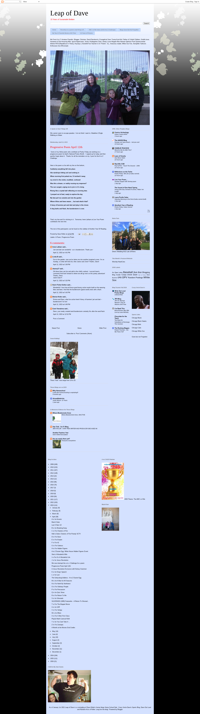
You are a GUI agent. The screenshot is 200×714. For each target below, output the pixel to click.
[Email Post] (79, 234)
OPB (120, 278)
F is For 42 (55, 542)
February (55, 511)
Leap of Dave (69, 13)
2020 (52, 496)
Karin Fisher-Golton (60, 285)
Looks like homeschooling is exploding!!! (65, 392)
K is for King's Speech (59, 572)
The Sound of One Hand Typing (126, 187)
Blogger (119, 709)
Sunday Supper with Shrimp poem (125, 181)
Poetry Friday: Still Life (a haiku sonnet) (127, 173)
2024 (52, 655)
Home (54, 30)
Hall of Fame (142, 275)
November (55, 649)
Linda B (55, 257)
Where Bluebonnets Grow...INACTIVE (73, 415)
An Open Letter (117, 272)
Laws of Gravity (120, 156)
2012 (52, 473)
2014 (52, 479)
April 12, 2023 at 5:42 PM (61, 292)
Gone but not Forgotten (139, 337)
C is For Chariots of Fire (60, 531)
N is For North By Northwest (61, 583)
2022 (52, 502)
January (55, 508)
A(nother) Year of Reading (124, 205)
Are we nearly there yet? (61, 439)
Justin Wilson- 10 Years (60, 400)
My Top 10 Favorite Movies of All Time (64, 33)
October (55, 646)
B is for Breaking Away (59, 528)
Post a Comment (58, 318)
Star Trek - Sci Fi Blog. (61, 427)
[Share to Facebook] (90, 234)
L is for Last (56, 575)
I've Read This (120, 308)
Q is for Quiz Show (58, 592)
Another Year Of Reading (97, 229)
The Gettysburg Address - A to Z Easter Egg (66, 578)
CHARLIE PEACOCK (122, 148)
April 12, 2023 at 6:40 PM (61, 304)
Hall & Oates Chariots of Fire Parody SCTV (66, 534)
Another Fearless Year (60, 433)
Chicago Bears (137, 318)
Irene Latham (57, 247)
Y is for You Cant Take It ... (61, 622)
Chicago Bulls (136, 324)
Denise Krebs (57, 297)
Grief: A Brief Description (60, 434)
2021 (52, 499)
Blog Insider (116, 275)
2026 (52, 661)
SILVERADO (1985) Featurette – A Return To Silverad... (70, 601)
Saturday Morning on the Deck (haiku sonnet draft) (130, 199)
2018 (52, 491)
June (54, 634)
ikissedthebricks (58, 398)
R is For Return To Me (59, 595)
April (54, 517)
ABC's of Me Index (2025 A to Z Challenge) (102, 30)
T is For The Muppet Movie (61, 604)
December (55, 652)
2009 (52, 464)
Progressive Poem (68, 237)
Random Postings (135, 278)
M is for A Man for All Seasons (62, 581)
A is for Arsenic (57, 519)
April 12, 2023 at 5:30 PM (61, 264)
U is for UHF (56, 607)
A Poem (58, 237)
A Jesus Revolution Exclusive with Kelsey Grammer (69, 569)
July (53, 637)
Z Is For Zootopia (57, 625)
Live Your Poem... (121, 179)
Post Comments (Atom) (84, 333)
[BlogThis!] (85, 234)
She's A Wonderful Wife (59, 554)
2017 (52, 488)
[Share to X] (87, 234)
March (54, 514)
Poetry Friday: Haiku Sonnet (123, 207)
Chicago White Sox (138, 331)
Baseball (128, 272)
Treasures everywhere (69, 440)
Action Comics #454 (121, 134)
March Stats (56, 522)
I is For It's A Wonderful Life (61, 557)
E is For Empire (57, 540)
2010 (52, 467)
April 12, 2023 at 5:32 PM (61, 280)
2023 (52, 505)
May (54, 631)
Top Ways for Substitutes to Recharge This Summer (122, 322)
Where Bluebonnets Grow (62, 413)
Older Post (102, 328)
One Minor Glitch (120, 158)
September (56, 643)
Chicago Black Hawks (139, 321)
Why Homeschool (59, 391)
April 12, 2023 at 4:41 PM (61, 252)
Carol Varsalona (58, 309)
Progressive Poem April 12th (61, 566)
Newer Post (56, 328)
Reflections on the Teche (123, 172)
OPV (124, 277)
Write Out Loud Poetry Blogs (120, 292)
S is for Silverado (57, 598)
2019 (52, 493)
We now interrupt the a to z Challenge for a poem (68, 563)
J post (92, 156)
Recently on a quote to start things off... (72, 30)
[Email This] (83, 234)
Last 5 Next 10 (56, 525)
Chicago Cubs (136, 328)
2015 (52, 482)
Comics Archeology (122, 132)
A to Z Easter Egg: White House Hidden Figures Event (70, 551)
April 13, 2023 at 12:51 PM (62, 314)
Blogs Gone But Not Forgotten (129, 30)
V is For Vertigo (57, 610)
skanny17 (56, 269)
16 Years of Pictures (86, 33)
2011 (52, 470)
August (54, 640)
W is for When (56, 613)
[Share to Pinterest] (92, 234)
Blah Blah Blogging (142, 272)
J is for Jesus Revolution (60, 560)
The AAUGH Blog (121, 140)
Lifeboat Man (119, 295)
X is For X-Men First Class (61, 616)
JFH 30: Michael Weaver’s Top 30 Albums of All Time (120, 302)
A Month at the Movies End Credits (63, 627)
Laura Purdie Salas (121, 197)
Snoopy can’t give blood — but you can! (127, 142)
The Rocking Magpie (122, 328)
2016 (52, 485)
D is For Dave (56, 537)
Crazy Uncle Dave (130, 275)
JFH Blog (118, 299)
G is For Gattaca (57, 545)
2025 (52, 658)
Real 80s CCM (119, 164)
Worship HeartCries (118, 262)
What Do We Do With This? (123, 150)
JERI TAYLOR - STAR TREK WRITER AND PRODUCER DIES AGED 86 (75, 428)
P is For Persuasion (58, 589)
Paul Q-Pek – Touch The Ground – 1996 (127, 166)
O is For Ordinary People (60, 587)
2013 (52, 476)
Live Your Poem (98, 219)
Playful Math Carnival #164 (61, 619)
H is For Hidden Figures (59, 548)
